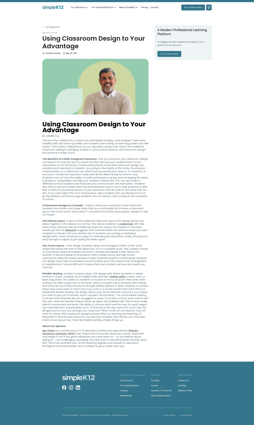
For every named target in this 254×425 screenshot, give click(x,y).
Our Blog (182, 385)
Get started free (193, 7)
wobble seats (117, 276)
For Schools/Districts (129, 385)
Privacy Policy (169, 415)
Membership (126, 395)
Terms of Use (186, 415)
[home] (53, 7)
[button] (79, 7)
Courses (124, 390)
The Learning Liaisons (161, 395)
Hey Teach (48, 330)
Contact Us (183, 380)
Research (70, 230)
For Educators (126, 380)
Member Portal (185, 390)
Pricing (144, 7)
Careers (154, 385)
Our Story (155, 380)
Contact (154, 7)
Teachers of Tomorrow (161, 390)
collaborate (126, 224)
